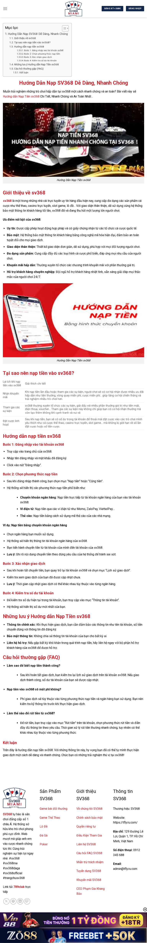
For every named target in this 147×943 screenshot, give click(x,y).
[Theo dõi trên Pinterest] (13, 901)
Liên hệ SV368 (86, 844)
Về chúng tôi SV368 (89, 808)
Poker (44, 844)
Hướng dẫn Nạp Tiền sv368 (21, 96)
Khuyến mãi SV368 (88, 880)
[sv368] (73, 8)
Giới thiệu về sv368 (25, 38)
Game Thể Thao (50, 817)
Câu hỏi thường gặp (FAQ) (29, 68)
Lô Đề (43, 826)
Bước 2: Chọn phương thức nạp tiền (42, 54)
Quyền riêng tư (86, 826)
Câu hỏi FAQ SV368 (89, 853)
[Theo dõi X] (6, 901)
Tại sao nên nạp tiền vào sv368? (32, 42)
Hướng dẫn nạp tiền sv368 (29, 46)
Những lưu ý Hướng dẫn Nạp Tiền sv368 (36, 64)
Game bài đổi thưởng (53, 808)
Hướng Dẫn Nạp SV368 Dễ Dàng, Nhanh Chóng (38, 34)
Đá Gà (43, 835)
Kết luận (24, 72)
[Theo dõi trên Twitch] (27, 901)
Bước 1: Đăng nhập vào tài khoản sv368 (43, 50)
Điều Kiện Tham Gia (89, 835)
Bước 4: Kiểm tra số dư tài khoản (40, 60)
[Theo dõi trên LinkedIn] (20, 901)
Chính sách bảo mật (89, 817)
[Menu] (5, 8)
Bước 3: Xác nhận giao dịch (38, 57)
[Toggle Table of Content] (63, 28)
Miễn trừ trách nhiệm (89, 862)
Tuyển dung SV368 (88, 871)
